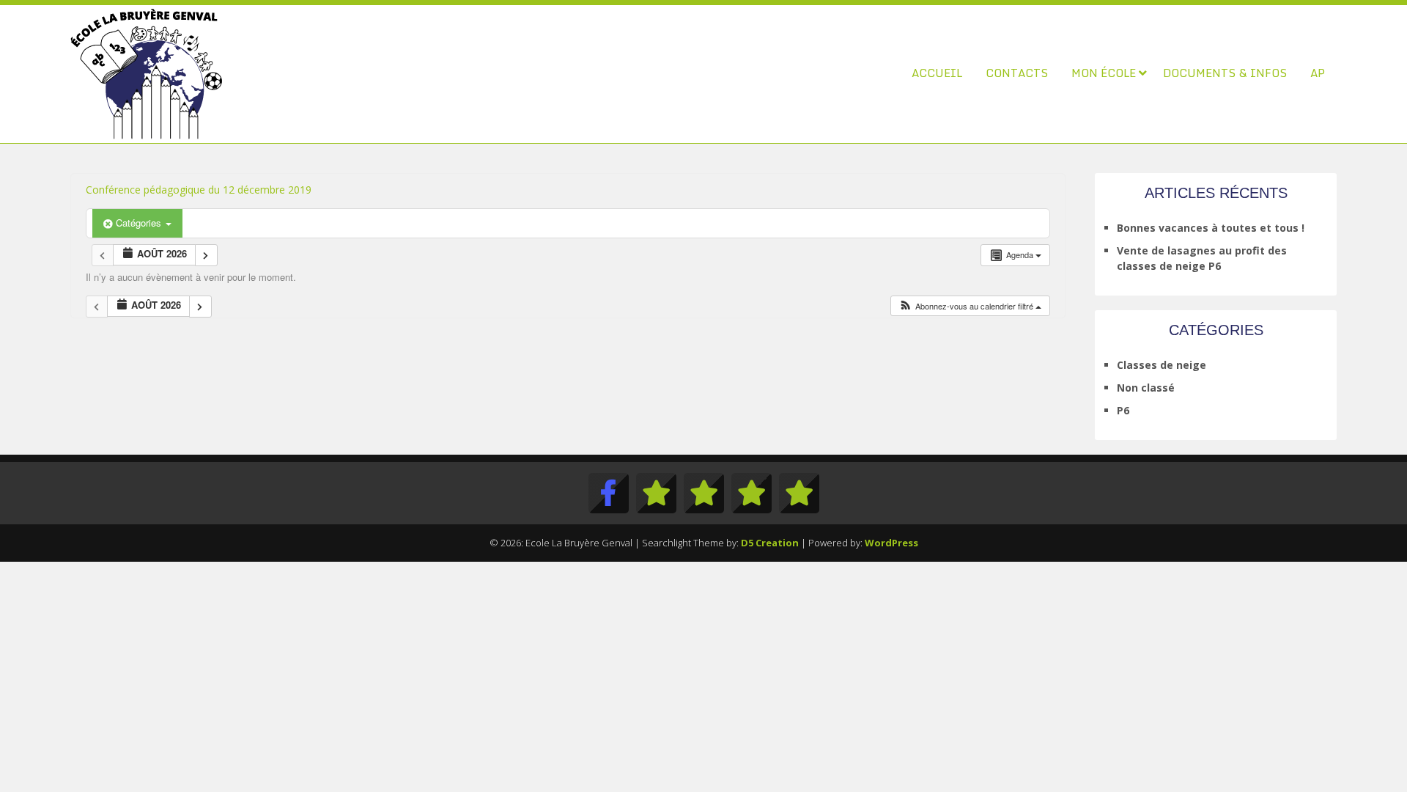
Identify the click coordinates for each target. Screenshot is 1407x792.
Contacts (1017, 72)
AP (1317, 72)
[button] (970, 306)
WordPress (891, 542)
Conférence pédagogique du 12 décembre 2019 (198, 190)
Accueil (937, 72)
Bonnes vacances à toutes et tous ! (1210, 228)
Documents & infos (1225, 72)
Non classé (1146, 388)
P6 (1123, 410)
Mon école (1103, 72)
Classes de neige (1161, 365)
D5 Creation (770, 542)
